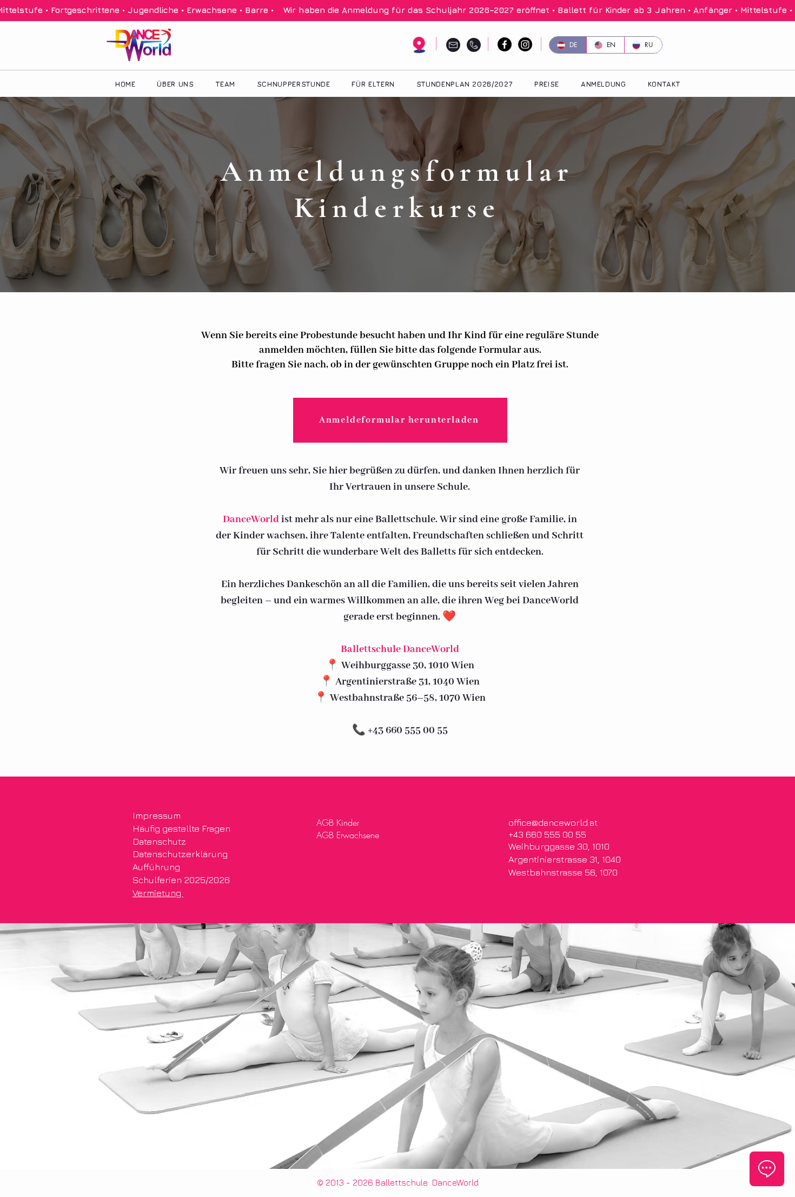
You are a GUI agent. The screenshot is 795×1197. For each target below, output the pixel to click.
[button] (373, 84)
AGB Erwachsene (347, 835)
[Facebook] (505, 44)
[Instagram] (525, 44)
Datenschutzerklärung (180, 854)
